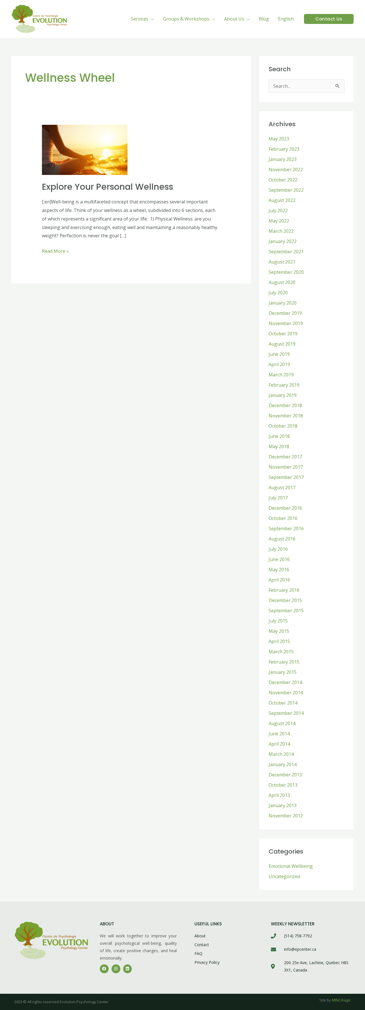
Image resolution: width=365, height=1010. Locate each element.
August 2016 (282, 539)
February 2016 (284, 590)
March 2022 (281, 231)
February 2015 (284, 662)
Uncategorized (284, 876)
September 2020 (286, 272)
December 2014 (285, 682)
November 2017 (286, 467)
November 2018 (286, 416)
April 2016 (279, 580)
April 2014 (279, 744)
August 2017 (282, 487)
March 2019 (281, 375)
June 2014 (279, 734)
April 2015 (279, 641)
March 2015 (281, 651)
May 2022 (279, 221)
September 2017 (286, 477)
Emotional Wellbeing (291, 866)
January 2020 (283, 303)
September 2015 (286, 610)
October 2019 (283, 333)
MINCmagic (341, 1000)
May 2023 (279, 139)
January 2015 (283, 672)
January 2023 (283, 159)
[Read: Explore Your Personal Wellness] (84, 149)
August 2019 (282, 344)
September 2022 (286, 190)
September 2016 (286, 528)
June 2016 (279, 559)
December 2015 (285, 600)
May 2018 (279, 446)
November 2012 (286, 816)
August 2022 (282, 200)
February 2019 (284, 385)
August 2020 (282, 282)
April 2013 (279, 795)
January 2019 (283, 395)
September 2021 (286, 251)
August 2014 (282, 723)
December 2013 (285, 775)
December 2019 (285, 313)
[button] (151, 19)
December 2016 (285, 508)
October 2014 (283, 703)
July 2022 (278, 210)
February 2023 (284, 149)
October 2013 (283, 785)
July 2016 (278, 549)
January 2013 (283, 805)
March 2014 (281, 754)
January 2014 (283, 764)
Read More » (55, 250)
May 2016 (279, 569)
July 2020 (278, 292)
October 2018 (283, 426)
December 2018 (285, 405)
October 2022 (283, 180)
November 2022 (286, 169)
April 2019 (279, 364)
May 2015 (279, 631)
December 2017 (285, 457)
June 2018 (279, 436)
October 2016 (283, 518)
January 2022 (283, 241)
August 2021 (282, 262)
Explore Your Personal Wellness (107, 187)
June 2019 (279, 354)
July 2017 (278, 498)
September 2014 (286, 713)
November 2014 (286, 692)
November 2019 (286, 323)
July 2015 (278, 621)
